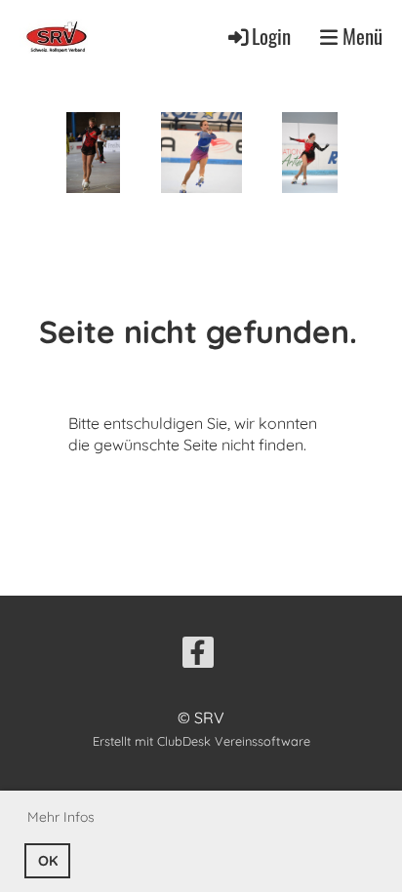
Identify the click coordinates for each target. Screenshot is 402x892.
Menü (360, 36)
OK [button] (48, 861)
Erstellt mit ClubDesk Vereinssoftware (201, 741)
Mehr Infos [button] (61, 817)
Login (271, 35)
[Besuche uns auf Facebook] (198, 656)
